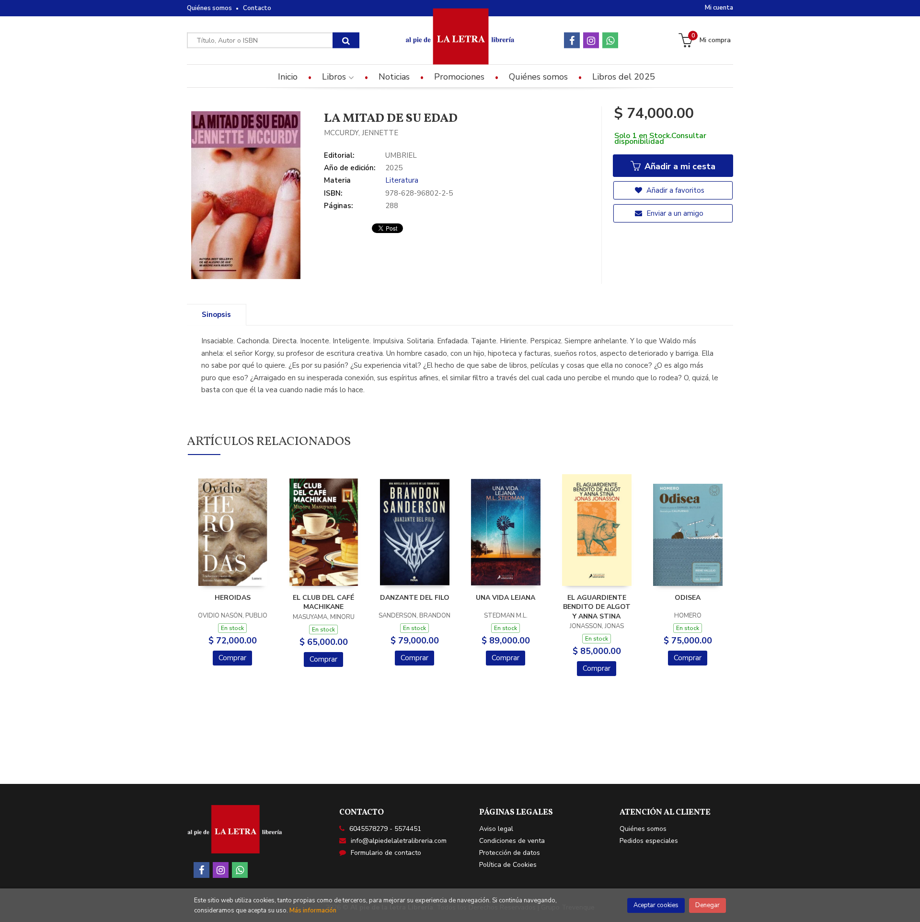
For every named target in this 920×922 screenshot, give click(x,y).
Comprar (232, 658)
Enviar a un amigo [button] (673, 213)
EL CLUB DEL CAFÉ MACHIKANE (323, 602)
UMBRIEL (401, 155)
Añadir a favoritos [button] (674, 190)
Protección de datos (509, 852)
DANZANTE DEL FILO (414, 597)
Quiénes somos (209, 8)
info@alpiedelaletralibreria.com (399, 840)
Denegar (707, 905)
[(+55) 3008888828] (610, 40)
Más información (312, 910)
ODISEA (688, 597)
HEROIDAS (233, 597)
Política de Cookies (508, 864)
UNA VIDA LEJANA (505, 597)
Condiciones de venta (512, 840)
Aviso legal (496, 828)
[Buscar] (346, 40)
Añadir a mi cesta (678, 166)
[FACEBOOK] (572, 40)
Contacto (257, 8)
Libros (335, 76)
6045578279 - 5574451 (385, 828)
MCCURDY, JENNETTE (361, 133)
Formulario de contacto (386, 852)
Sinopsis (216, 314)
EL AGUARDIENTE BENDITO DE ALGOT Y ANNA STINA (597, 607)
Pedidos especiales (649, 840)
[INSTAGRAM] (591, 40)
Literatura (401, 180)
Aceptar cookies (655, 905)
